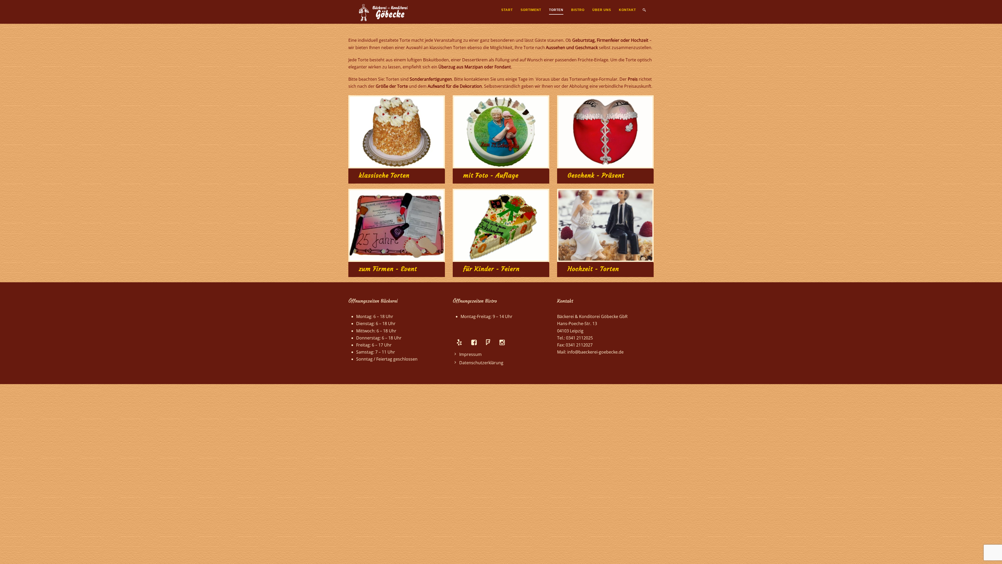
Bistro (577, 10)
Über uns (601, 10)
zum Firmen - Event (388, 269)
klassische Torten (384, 175)
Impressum (470, 354)
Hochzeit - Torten (593, 269)
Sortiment (531, 10)
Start (507, 10)
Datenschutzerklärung (481, 363)
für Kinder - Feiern (491, 269)
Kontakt (627, 10)
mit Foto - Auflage (490, 175)
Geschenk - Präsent (596, 175)
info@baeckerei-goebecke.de (595, 352)
